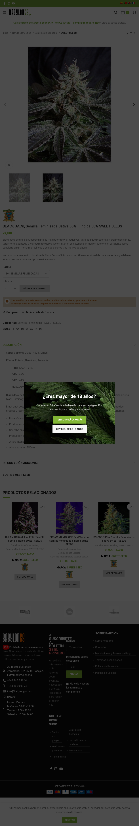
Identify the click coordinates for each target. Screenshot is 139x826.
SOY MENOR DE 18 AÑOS (69, 429)
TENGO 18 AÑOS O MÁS (69, 419)
